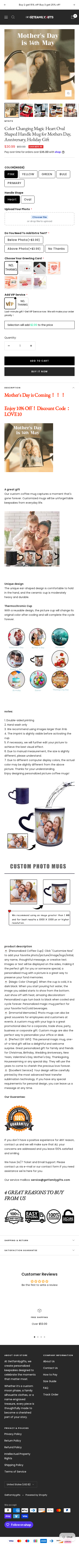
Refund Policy (13, 1447)
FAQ (45, 1388)
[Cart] (73, 17)
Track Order (50, 1394)
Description (12, 387)
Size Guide (49, 1381)
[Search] (13, 17)
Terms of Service (15, 1471)
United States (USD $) (18, 1484)
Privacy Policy (13, 1434)
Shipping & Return (16, 1240)
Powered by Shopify (36, 1494)
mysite (8, 120)
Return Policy (12, 1440)
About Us (49, 1361)
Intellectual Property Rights (17, 1456)
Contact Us (50, 1368)
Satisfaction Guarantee (20, 1250)
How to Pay (50, 1374)
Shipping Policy (13, 1465)
